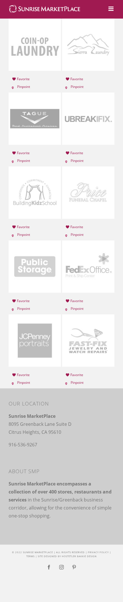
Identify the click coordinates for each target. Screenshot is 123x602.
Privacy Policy (98, 552)
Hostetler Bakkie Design (79, 556)
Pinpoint (23, 86)
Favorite (23, 79)
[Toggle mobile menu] (111, 9)
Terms (30, 556)
